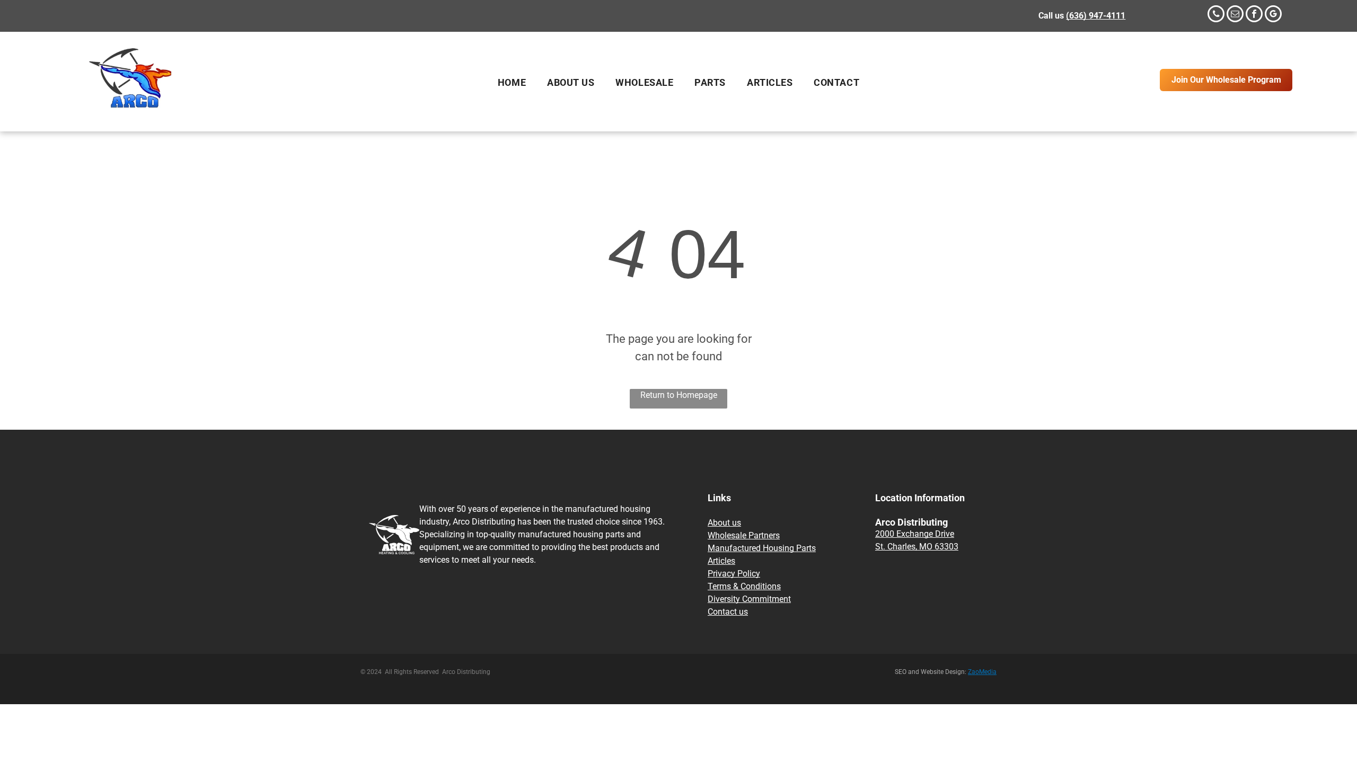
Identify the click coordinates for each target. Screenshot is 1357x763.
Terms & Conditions (744, 586)
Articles (721, 561)
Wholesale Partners (744, 535)
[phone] (1216, 15)
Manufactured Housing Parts (762, 548)
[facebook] (1254, 15)
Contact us (728, 612)
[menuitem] (511, 83)
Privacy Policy (734, 574)
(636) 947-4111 (1095, 16)
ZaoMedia (982, 672)
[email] (1235, 15)
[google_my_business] (1273, 15)
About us (724, 523)
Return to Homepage (678, 395)
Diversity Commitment (749, 599)
